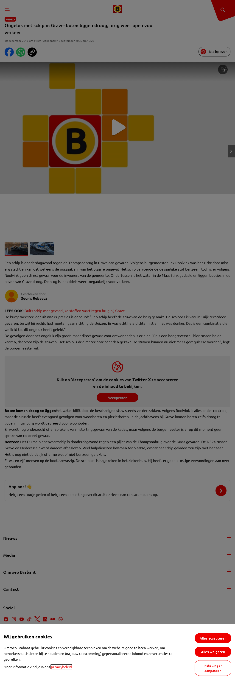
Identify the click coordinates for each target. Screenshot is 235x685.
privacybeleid (61, 667)
